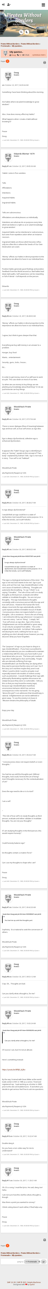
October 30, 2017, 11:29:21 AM (19, 1180)
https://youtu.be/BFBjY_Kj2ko (13, 1069)
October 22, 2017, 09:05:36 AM (19, 166)
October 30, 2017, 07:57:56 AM (19, 419)
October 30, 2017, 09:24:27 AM (19, 755)
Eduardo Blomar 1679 (24, 153)
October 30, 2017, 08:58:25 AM (19, 549)
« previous (36, 55)
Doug (13, 55)
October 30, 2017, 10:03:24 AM (19, 1023)
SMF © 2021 (21, 1282)
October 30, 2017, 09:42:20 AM (19, 907)
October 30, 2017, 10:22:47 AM (19, 1136)
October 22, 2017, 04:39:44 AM (15, 85)
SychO (32, 1284)
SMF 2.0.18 (11, 1282)
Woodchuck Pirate (22, 406)
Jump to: (20, 1262)
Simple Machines (34, 1282)
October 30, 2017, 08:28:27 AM (19, 503)
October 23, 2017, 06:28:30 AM (19, 316)
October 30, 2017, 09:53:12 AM (19, 977)
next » (43, 55)
